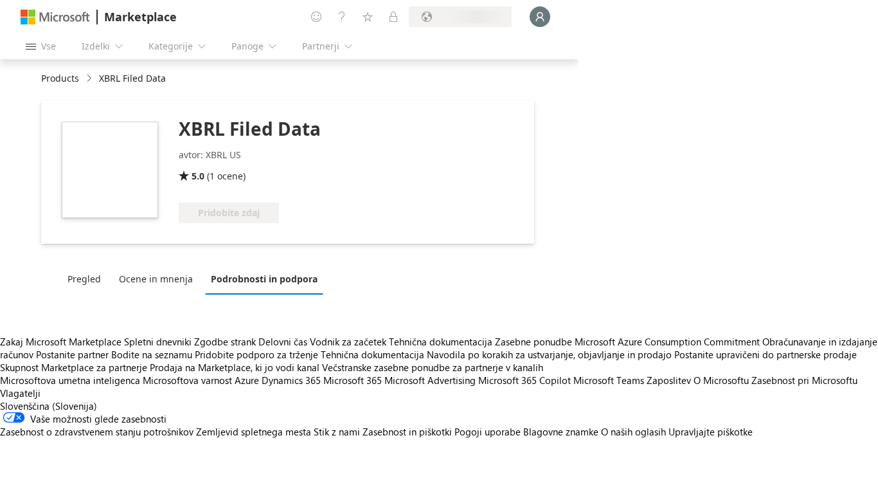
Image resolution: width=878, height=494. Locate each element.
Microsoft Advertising (430, 380)
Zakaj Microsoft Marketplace (60, 341)
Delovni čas (282, 341)
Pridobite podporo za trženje (256, 354)
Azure (247, 380)
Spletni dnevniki (158, 341)
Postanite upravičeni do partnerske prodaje (765, 354)
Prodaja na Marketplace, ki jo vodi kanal (234, 367)
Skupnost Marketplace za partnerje (73, 367)
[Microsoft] (55, 17)
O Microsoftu (721, 380)
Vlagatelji (20, 393)
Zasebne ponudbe (533, 341)
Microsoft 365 (352, 380)
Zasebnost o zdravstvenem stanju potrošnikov (96, 431)
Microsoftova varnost (187, 380)
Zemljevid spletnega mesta (253, 431)
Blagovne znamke (560, 431)
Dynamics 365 (291, 380)
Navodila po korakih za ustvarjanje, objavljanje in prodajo (549, 354)
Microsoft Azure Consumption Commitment (668, 341)
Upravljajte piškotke (710, 431)
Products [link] (60, 78)
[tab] (87, 278)
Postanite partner (72, 354)
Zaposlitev (669, 380)
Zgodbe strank (225, 341)
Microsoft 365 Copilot (524, 380)
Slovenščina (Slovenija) (48, 405)
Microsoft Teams (608, 380)
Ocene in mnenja (156, 279)
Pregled (84, 279)
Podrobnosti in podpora (264, 279)
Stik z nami (337, 431)
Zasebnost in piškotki (407, 431)
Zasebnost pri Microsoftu (804, 380)
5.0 (198, 176)
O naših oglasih (633, 431)
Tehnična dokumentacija (440, 341)
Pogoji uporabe (487, 431)
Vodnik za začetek (348, 341)
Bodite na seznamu (151, 354)
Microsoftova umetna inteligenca (70, 380)
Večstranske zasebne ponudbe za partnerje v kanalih (432, 367)
